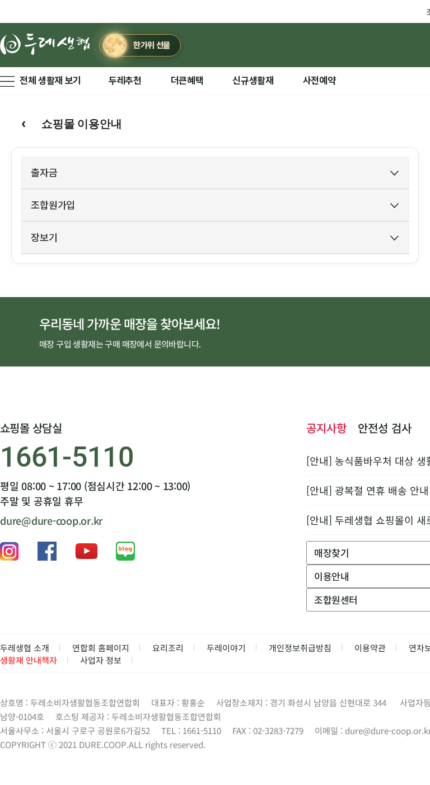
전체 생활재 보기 (50, 80)
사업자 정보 (100, 660)
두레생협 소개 (24, 648)
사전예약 (319, 80)
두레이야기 (226, 648)
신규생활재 (252, 80)
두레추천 (125, 80)
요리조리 (168, 648)
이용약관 (370, 648)
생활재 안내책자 (28, 660)
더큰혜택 (187, 80)
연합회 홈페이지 (100, 648)
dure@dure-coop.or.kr (51, 520)
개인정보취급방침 (300, 648)
